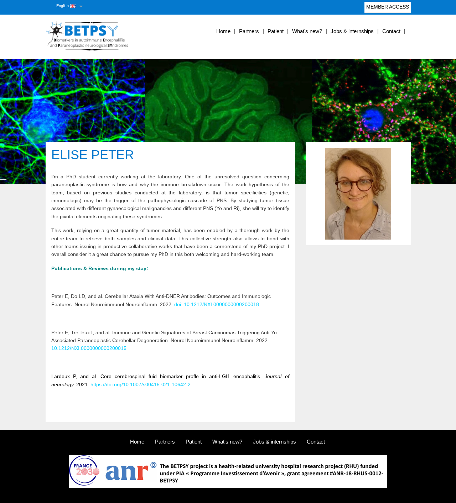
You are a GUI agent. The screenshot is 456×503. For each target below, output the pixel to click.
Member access (387, 7)
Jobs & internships (352, 31)
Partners (249, 31)
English (63, 6)
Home (223, 31)
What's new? (307, 31)
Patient (276, 31)
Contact (391, 31)
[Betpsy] (103, 36)
